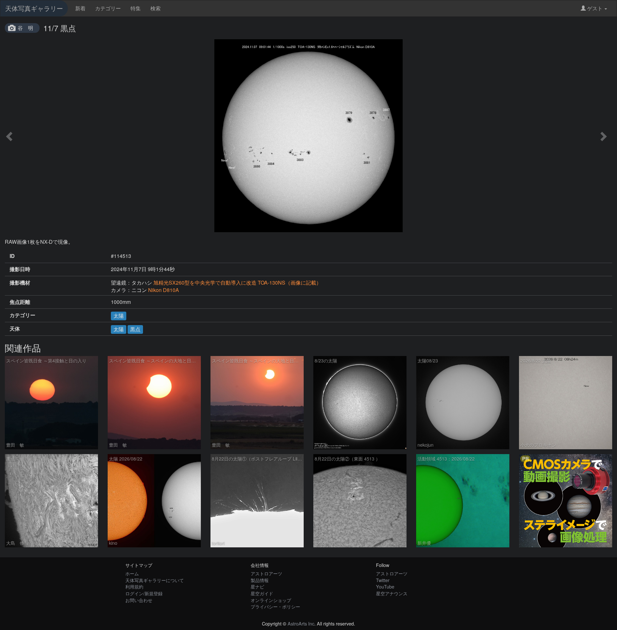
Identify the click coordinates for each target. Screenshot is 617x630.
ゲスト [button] (595, 8)
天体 (15, 328)
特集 (135, 8)
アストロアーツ (266, 573)
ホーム (132, 573)
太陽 (118, 315)
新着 (80, 8)
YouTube (385, 586)
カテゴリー (108, 8)
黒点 (135, 329)
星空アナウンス (391, 593)
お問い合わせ (138, 600)
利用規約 (134, 586)
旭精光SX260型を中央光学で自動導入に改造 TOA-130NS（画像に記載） (237, 282)
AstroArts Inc (301, 623)
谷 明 (25, 28)
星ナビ (257, 586)
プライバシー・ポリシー (275, 606)
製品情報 (260, 580)
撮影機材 (20, 282)
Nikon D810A (163, 290)
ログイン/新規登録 (144, 593)
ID (12, 256)
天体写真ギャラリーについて (154, 580)
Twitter (382, 580)
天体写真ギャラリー (34, 8)
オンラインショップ (271, 600)
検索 (155, 8)
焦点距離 (20, 302)
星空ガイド (262, 593)
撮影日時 (20, 269)
